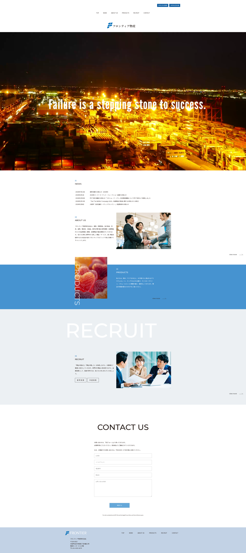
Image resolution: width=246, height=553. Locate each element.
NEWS (105, 13)
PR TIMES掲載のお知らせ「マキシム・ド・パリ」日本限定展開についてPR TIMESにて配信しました (120, 198)
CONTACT (147, 13)
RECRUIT (136, 13)
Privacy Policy (128, 515)
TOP (97, 13)
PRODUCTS (125, 13)
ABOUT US (114, 13)
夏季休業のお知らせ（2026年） (99, 192)
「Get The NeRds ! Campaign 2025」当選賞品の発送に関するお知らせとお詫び (114, 201)
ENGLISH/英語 (162, 5)
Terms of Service (136, 515)
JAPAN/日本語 (174, 5)
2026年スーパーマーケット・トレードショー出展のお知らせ (108, 195)
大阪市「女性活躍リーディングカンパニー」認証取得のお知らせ (109, 204)
